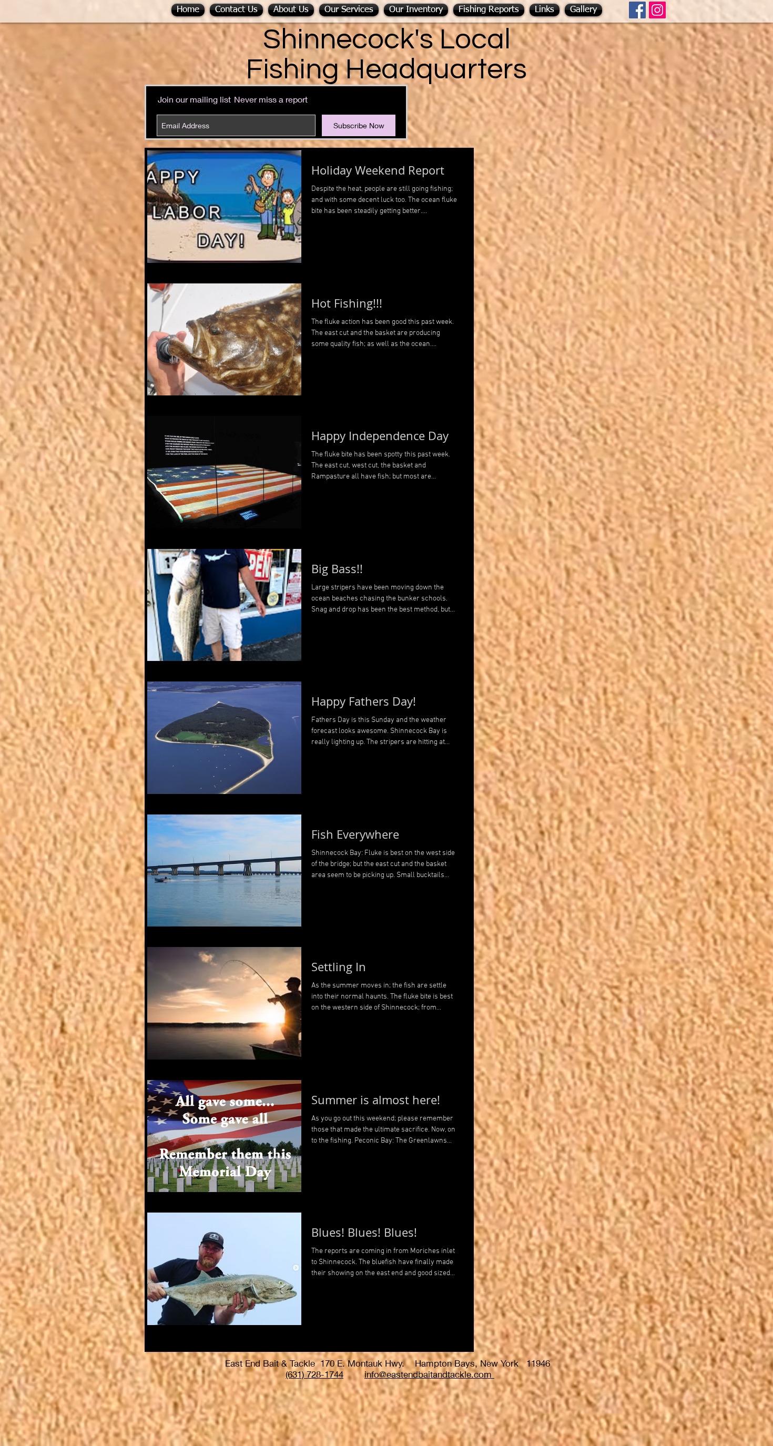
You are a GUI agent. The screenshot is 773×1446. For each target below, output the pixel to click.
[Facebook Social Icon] (637, 10)
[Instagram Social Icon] (657, 10)
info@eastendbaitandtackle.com (429, 1374)
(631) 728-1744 (314, 1374)
